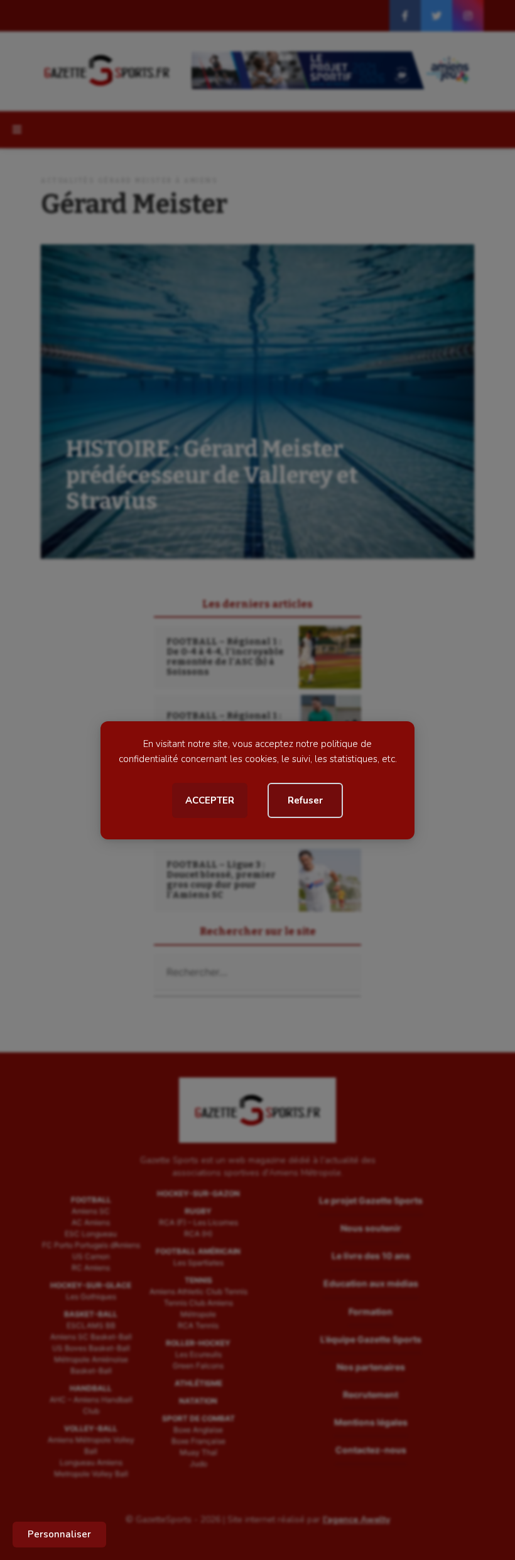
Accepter (209, 800)
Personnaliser (59, 1534)
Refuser (305, 800)
